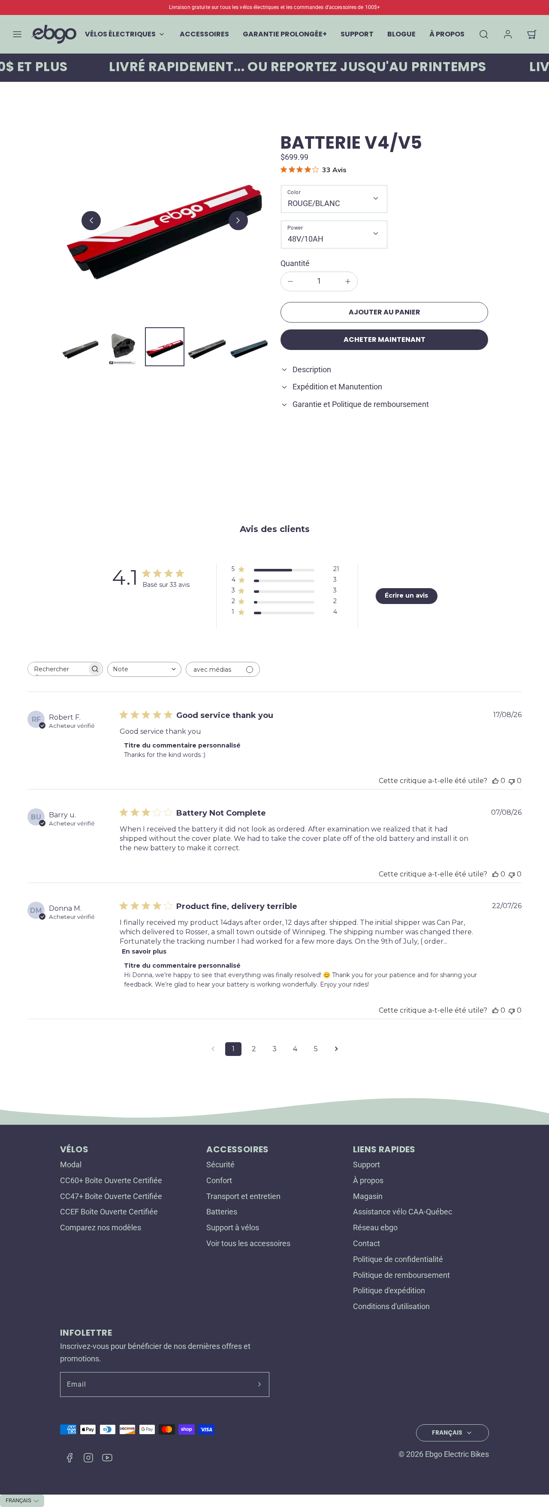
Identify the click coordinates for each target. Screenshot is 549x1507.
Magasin (368, 1196)
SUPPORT (357, 34)
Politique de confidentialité (398, 1259)
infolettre (86, 1333)
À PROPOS (447, 34)
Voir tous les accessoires (248, 1243)
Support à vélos (232, 1227)
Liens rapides (384, 1149)
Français (447, 1433)
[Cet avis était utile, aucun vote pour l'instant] (495, 781)
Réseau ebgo (375, 1227)
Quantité (295, 263)
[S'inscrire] (259, 1384)
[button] (17, 34)
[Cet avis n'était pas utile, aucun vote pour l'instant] (512, 781)
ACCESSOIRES (204, 34)
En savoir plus (144, 951)
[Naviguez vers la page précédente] (213, 1049)
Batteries (221, 1211)
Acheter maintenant (384, 339)
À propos (368, 1180)
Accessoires (237, 1149)
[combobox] (144, 669)
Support (366, 1164)
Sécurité (220, 1164)
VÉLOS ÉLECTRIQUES (120, 34)
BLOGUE (401, 34)
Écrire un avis (406, 595)
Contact (366, 1243)
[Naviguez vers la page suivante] (336, 1049)
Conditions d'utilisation (391, 1306)
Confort (219, 1180)
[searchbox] (57, 669)
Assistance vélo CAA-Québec (402, 1211)
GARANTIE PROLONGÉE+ (285, 34)
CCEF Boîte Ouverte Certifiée (109, 1211)
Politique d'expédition (389, 1290)
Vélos (74, 1149)
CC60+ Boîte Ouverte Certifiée (111, 1180)
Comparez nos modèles (100, 1227)
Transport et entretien (243, 1196)
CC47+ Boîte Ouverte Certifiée (111, 1196)
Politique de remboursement (401, 1275)
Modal (70, 1164)
